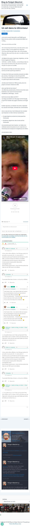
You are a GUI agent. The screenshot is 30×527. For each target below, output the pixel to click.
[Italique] (5, 231)
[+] (20, 231)
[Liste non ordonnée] (12, 231)
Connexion (25, 221)
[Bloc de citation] (13, 231)
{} (18, 231)
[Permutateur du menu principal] (27, 5)
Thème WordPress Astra (15, 524)
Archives (5, 499)
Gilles (8, 286)
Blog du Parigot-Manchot (11, 2)
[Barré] (8, 231)
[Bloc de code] (15, 231)
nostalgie (4, 33)
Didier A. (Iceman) (10, 248)
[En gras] (3, 231)
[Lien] (17, 231)
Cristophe (8, 274)
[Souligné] (6, 231)
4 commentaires (16, 31)
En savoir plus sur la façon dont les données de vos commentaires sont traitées (14, 236)
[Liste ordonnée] (10, 231)
